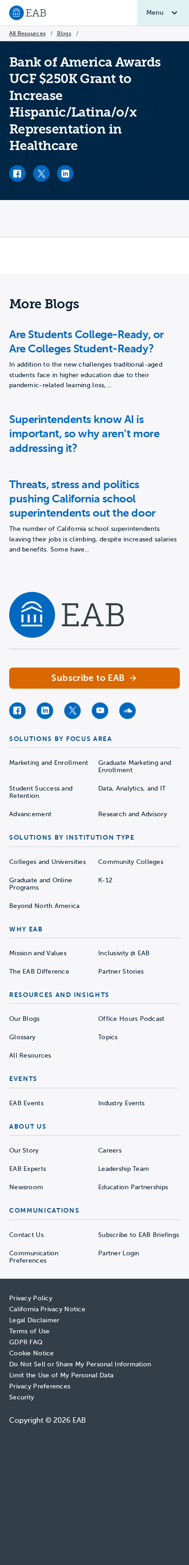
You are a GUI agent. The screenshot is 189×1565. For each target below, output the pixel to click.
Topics (108, 1037)
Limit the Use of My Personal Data (61, 1375)
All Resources (27, 33)
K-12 (105, 880)
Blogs (64, 33)
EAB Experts (27, 1168)
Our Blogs (24, 1018)
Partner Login (118, 1253)
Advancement (30, 814)
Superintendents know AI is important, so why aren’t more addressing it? (84, 433)
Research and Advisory (132, 814)
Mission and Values (38, 953)
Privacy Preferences (39, 1386)
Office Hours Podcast (131, 1018)
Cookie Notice (31, 1353)
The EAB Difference (39, 971)
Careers (110, 1150)
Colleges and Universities (47, 861)
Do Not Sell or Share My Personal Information (80, 1364)
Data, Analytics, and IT (132, 788)
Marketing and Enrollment (49, 762)
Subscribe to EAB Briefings (138, 1234)
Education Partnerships (133, 1187)
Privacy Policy (30, 1298)
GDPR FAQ (26, 1342)
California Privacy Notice (47, 1309)
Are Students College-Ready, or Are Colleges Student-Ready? (86, 341)
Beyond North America (44, 905)
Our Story (24, 1150)
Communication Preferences (34, 1257)
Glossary (22, 1037)
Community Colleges (130, 861)
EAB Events (26, 1103)
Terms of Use (29, 1331)
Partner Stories (121, 971)
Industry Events (121, 1103)
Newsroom (26, 1187)
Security (21, 1397)
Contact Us (26, 1234)
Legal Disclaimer (34, 1320)
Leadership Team (123, 1168)
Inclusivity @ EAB (124, 953)
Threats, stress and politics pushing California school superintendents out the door (82, 498)
